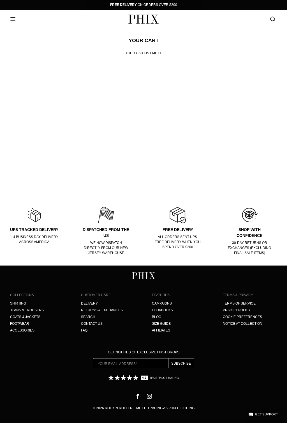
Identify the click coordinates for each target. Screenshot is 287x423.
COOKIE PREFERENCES (242, 317)
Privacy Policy (237, 310)
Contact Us (92, 324)
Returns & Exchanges (102, 310)
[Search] (273, 19)
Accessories (22, 330)
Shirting (18, 303)
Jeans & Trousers (27, 310)
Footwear (19, 324)
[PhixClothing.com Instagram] (149, 396)
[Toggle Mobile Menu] (14, 19)
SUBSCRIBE (181, 363)
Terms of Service (239, 303)
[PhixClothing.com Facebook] (137, 396)
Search (88, 317)
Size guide (161, 324)
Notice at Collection (242, 324)
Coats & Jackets (25, 317)
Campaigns (162, 303)
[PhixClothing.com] (143, 19)
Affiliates (161, 330)
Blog (156, 317)
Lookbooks (162, 310)
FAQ (84, 330)
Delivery (89, 303)
